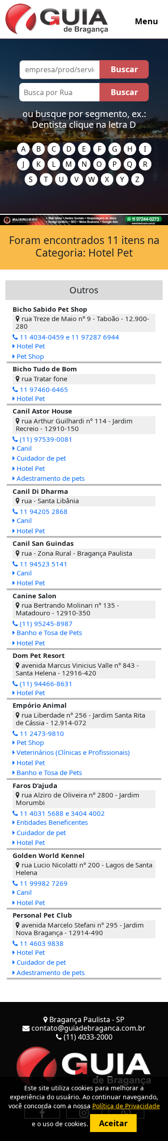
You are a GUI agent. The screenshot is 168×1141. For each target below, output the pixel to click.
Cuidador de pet (40, 457)
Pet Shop (29, 356)
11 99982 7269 (43, 883)
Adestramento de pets (50, 478)
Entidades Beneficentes (51, 822)
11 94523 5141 (43, 563)
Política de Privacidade (126, 1106)
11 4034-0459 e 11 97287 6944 (68, 336)
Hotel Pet (30, 345)
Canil (23, 448)
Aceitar (113, 1123)
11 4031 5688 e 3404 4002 (61, 813)
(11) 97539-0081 (45, 439)
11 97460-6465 (43, 389)
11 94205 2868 (43, 511)
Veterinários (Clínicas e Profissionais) (72, 752)
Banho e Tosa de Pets (48, 632)
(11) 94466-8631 (45, 683)
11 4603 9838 (41, 943)
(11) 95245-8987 (45, 623)
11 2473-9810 (41, 733)
